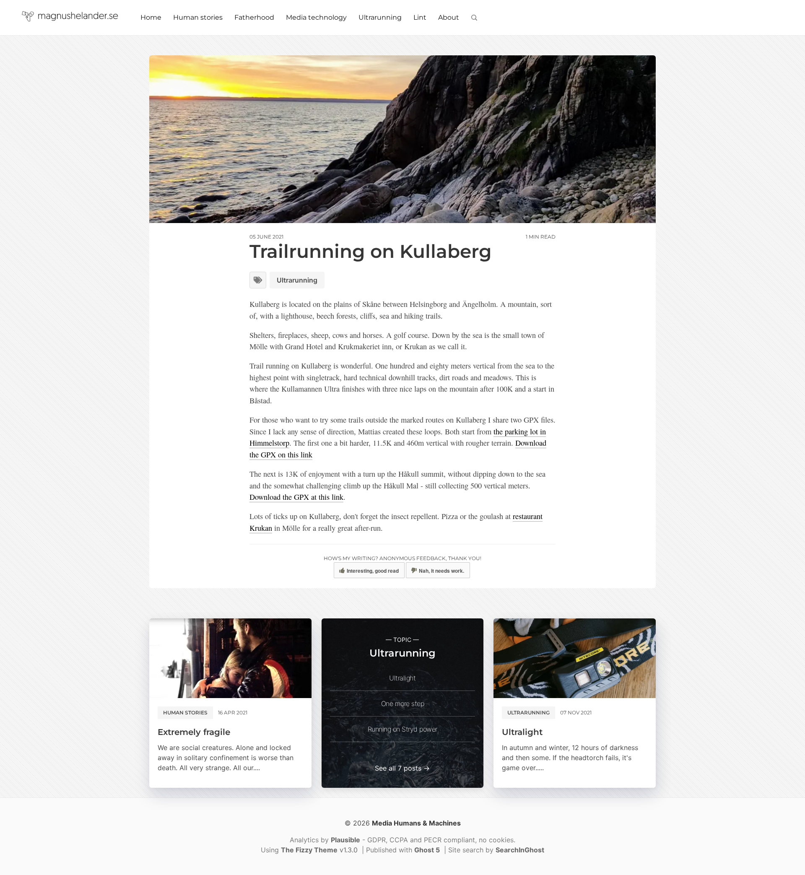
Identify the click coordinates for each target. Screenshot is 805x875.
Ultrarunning (380, 17)
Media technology (316, 17)
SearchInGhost (520, 850)
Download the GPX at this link (296, 497)
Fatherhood (254, 17)
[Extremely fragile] (230, 658)
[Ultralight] (574, 658)
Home (150, 17)
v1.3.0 (320, 850)
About (448, 17)
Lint (419, 17)
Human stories (198, 17)
